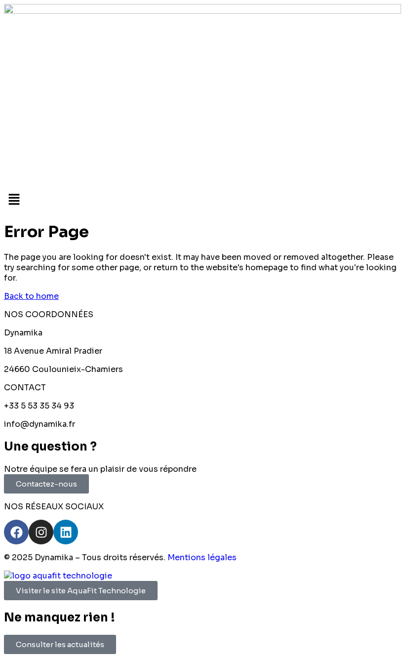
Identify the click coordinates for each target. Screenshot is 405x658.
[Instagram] (41, 532)
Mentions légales (202, 557)
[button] (202, 200)
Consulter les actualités (60, 644)
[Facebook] (16, 532)
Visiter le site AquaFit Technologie (81, 590)
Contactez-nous (46, 484)
